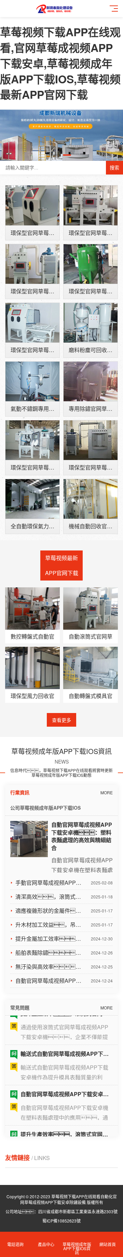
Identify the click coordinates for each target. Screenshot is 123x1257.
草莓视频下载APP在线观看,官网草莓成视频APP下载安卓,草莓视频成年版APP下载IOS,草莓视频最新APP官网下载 (60, 63)
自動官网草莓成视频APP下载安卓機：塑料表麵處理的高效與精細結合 (81, 836)
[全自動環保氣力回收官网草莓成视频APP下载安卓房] (32, 499)
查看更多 (61, 719)
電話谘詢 (15, 1244)
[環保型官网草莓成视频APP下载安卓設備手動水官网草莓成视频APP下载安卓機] (90, 264)
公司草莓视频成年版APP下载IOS (45, 807)
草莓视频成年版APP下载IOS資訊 (77, 1248)
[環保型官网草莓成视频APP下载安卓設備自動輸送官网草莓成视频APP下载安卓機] (90, 205)
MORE (106, 792)
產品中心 (46, 1244)
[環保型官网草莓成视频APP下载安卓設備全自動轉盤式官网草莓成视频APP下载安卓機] (90, 440)
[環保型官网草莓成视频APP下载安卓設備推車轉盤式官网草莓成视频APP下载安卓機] (32, 323)
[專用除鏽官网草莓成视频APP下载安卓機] (90, 381)
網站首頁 (107, 1244)
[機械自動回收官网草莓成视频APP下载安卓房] (90, 499)
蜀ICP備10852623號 (61, 1221)
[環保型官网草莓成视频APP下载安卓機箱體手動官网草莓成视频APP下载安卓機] (32, 205)
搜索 (114, 167)
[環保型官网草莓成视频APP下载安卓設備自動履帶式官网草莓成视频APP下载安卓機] (32, 264)
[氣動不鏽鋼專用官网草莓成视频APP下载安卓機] (32, 381)
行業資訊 (19, 792)
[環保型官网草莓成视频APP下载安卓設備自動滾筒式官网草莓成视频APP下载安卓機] (32, 440)
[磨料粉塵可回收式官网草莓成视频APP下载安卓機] (90, 323)
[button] (56, 155)
